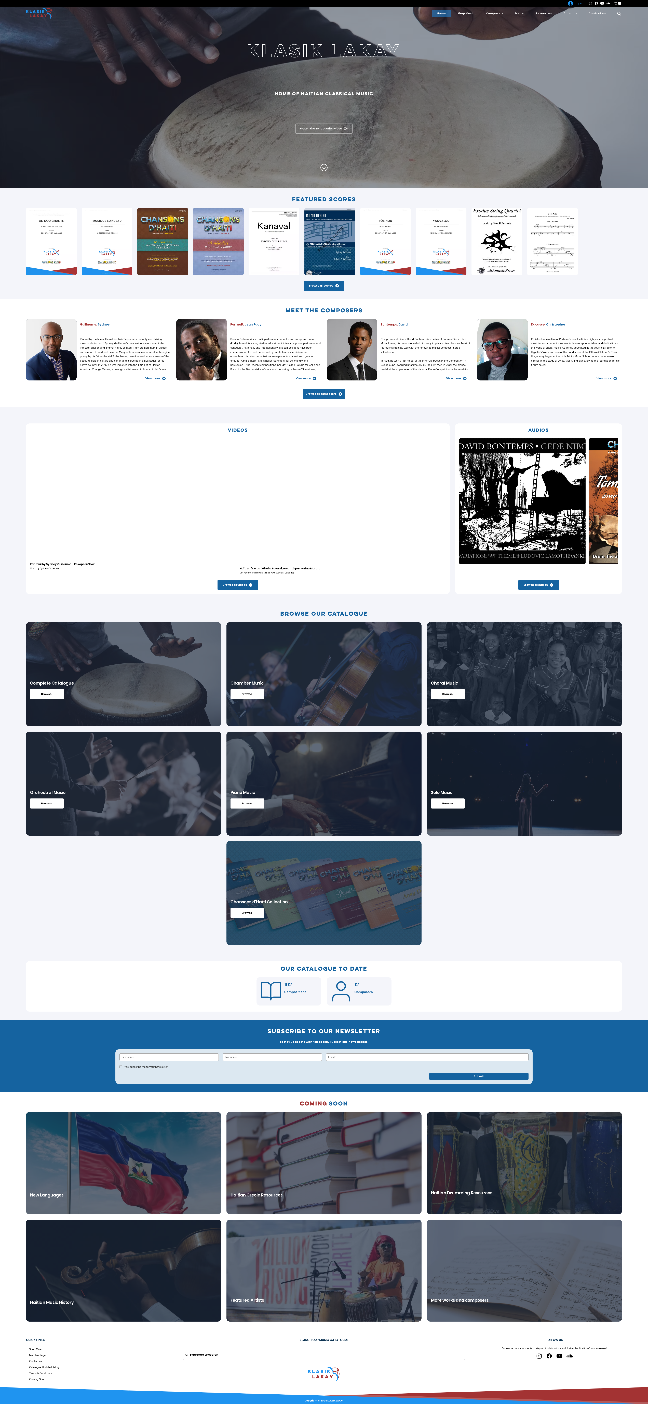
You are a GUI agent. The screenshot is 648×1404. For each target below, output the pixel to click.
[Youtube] (602, 3)
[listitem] (123, 1166)
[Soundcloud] (608, 3)
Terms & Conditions (40, 1376)
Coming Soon (37, 1382)
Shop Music (36, 1352)
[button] (619, 13)
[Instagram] (591, 3)
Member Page (37, 1358)
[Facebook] (596, 3)
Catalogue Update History (44, 1370)
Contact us (35, 1364)
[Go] (324, 168)
